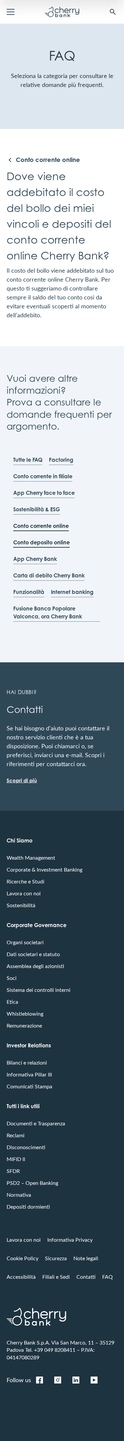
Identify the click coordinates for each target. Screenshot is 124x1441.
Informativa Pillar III (29, 1074)
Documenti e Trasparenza (36, 1123)
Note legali (85, 1258)
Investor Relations (29, 1045)
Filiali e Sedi (56, 1276)
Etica (12, 1001)
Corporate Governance (36, 925)
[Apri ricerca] (112, 12)
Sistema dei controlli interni (38, 989)
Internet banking (72, 592)
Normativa (19, 1194)
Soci (12, 977)
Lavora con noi (24, 893)
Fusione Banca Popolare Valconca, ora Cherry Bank (47, 612)
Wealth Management (31, 857)
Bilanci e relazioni (27, 1062)
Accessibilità (21, 1276)
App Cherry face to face (44, 492)
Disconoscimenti (26, 1147)
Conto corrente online (41, 526)
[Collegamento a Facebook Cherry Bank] (39, 1380)
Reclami (15, 1135)
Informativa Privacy (70, 1239)
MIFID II (16, 1158)
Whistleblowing (25, 1013)
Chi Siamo (19, 840)
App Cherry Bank (35, 559)
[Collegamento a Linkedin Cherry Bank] (75, 1380)
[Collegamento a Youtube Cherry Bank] (94, 1380)
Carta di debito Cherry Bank (49, 575)
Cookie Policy (22, 1258)
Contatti (86, 1276)
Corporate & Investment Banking (44, 869)
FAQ (107, 1276)
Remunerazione (24, 1025)
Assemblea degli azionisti (35, 965)
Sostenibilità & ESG (36, 509)
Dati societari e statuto (33, 954)
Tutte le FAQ (27, 459)
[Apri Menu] (11, 12)
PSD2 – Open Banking (32, 1182)
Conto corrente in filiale (42, 476)
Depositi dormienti (28, 1206)
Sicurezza (56, 1258)
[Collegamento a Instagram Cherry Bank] (57, 1380)
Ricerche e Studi (25, 881)
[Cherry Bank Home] (62, 12)
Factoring (61, 459)
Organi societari (25, 942)
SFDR (13, 1170)
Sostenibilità (21, 905)
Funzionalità (28, 592)
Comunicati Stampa (29, 1086)
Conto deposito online (41, 542)
